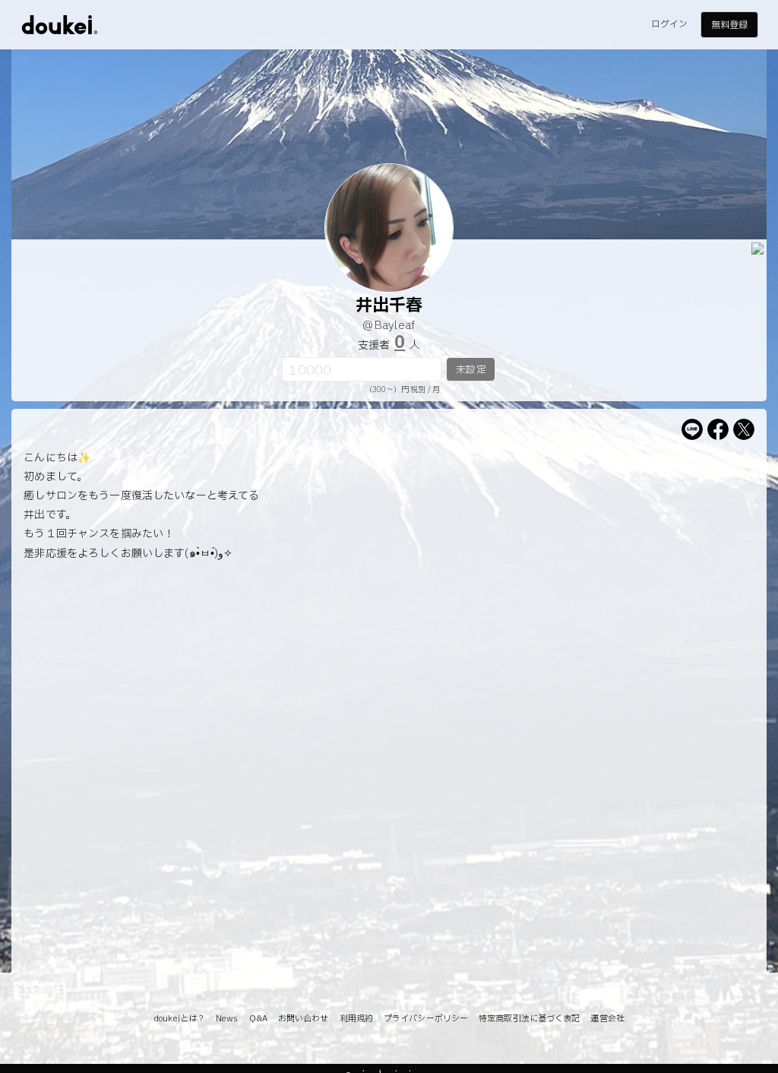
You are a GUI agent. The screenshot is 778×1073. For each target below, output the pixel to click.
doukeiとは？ (179, 1018)
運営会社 (607, 1018)
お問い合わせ (303, 1018)
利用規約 (356, 1018)
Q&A (258, 1018)
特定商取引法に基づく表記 (529, 1018)
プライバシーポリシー (426, 1018)
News (227, 1018)
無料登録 (729, 25)
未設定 (470, 370)
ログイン (669, 24)
